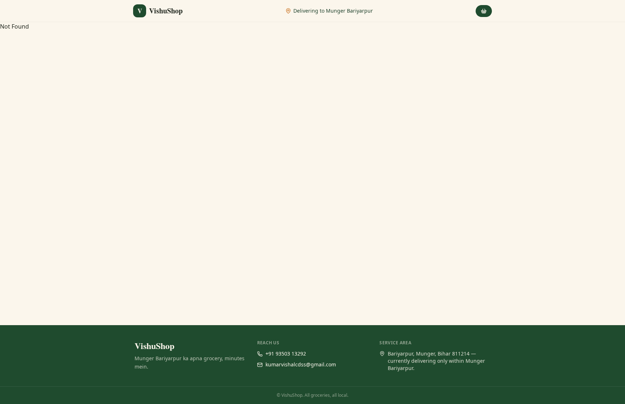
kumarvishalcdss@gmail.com (300, 364)
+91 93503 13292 (285, 353)
